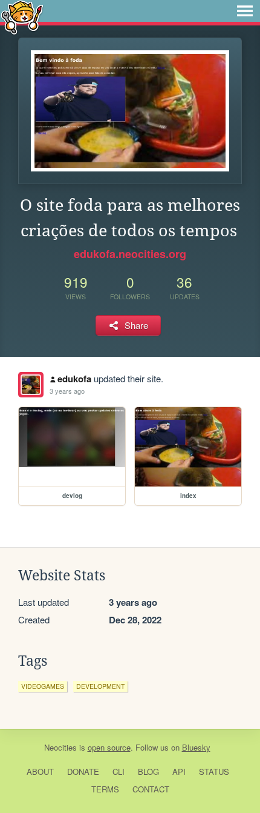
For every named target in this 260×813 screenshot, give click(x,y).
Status (214, 771)
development (100, 686)
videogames (42, 686)
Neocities (60, 747)
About (40, 771)
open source (109, 747)
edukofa (74, 378)
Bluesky (196, 747)
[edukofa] (31, 384)
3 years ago (67, 391)
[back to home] (22, 16)
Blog (148, 771)
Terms (105, 789)
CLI (118, 771)
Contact (150, 789)
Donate (83, 771)
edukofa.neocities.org (130, 254)
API (179, 771)
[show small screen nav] (245, 11)
